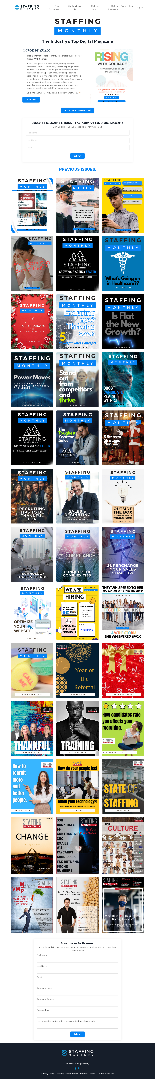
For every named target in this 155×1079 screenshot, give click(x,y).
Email (39, 977)
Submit (77, 156)
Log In (140, 7)
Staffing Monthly (95, 7)
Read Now (31, 100)
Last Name (42, 966)
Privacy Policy (47, 1074)
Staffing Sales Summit (74, 7)
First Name (42, 955)
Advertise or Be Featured (77, 110)
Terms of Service (106, 1074)
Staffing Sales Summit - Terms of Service (76, 1074)
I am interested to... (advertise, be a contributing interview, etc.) (66, 1021)
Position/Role (43, 1010)
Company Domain (45, 999)
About (123, 6)
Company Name (45, 988)
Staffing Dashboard (113, 7)
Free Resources (54, 7)
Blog (131, 6)
